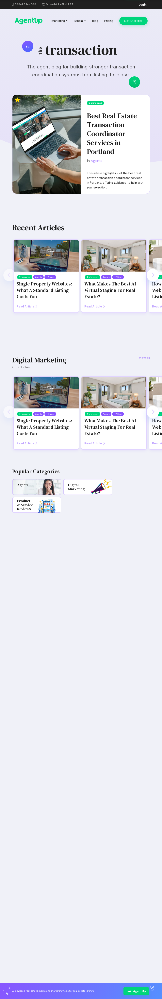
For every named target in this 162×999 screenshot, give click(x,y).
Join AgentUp (136, 991)
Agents (97, 160)
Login (143, 5)
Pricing (108, 21)
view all (144, 358)
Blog (95, 21)
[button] (9, 275)
